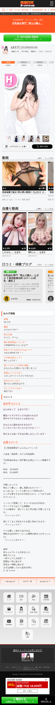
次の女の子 (44, 582)
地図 (27, 637)
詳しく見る (27, 691)
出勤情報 (46, 600)
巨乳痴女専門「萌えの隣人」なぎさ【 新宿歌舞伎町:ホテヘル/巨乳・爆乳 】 (21, 278)
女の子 (21, 612)
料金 (33, 600)
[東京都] (4, 10)
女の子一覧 (27, 581)
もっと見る (49, 158)
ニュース (46, 624)
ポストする (44, 146)
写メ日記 (46, 612)
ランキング (9, 612)
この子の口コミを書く (17, 146)
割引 (21, 600)
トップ (9, 600)
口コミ (34, 624)
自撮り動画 (33, 612)
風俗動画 (9, 624)
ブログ (21, 624)
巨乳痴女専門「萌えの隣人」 (27, 23)
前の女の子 (10, 582)
